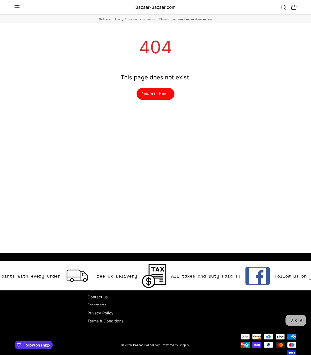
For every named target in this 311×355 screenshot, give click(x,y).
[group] (155, 19)
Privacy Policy (100, 313)
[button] (283, 7)
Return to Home (155, 94)
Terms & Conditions (105, 321)
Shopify (184, 345)
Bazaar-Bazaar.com (155, 7)
